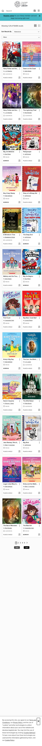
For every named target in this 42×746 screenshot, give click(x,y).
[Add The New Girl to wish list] (39, 534)
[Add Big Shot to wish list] (39, 451)
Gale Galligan (8, 196)
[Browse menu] (39, 10)
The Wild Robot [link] (28, 401)
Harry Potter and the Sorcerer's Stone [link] (11, 69)
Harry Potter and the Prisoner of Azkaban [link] (11, 110)
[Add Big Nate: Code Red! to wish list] (39, 327)
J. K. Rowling (8, 71)
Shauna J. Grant (9, 403)
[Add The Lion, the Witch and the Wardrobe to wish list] (39, 368)
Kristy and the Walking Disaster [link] (30, 484)
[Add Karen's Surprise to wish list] (19, 410)
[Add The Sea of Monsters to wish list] (19, 534)
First (17, 547)
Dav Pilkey (8, 154)
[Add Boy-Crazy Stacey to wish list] (19, 202)
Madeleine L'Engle (10, 237)
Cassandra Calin (9, 320)
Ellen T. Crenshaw (10, 445)
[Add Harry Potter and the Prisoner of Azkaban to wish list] (19, 119)
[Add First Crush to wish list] (19, 327)
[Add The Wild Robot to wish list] (39, 410)
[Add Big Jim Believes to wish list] (19, 161)
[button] (35, 26)
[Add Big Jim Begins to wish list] (39, 285)
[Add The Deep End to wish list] (39, 244)
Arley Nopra (28, 71)
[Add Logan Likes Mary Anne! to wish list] (19, 493)
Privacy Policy (17, 723)
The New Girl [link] (27, 526)
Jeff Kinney (28, 154)
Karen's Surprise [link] (8, 401)
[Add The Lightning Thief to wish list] (39, 119)
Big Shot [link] (26, 442)
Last (26, 547)
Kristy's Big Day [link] (8, 359)
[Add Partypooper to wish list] (39, 161)
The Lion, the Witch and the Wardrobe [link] (30, 359)
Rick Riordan (28, 113)
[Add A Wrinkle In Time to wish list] (19, 244)
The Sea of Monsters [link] (10, 526)
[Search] (2, 10)
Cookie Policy (9, 740)
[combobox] (16, 11)
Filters (5, 37)
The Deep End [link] (28, 235)
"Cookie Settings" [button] (29, 733)
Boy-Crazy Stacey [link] (9, 193)
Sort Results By (6, 32)
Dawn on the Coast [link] (29, 69)
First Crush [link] (6, 318)
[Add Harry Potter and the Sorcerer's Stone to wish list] (19, 78)
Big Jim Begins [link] (28, 276)
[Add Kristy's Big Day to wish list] (19, 368)
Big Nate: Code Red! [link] (30, 318)
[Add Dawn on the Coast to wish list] (39, 78)
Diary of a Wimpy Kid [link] (30, 193)
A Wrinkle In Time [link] (9, 235)
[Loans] (35, 11)
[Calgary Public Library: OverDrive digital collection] (21, 4)
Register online (9, 16)
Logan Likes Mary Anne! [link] (11, 484)
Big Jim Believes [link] (8, 152)
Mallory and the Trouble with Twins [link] (11, 276)
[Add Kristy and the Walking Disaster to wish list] (39, 493)
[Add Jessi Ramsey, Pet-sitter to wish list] (19, 451)
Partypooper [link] (27, 152)
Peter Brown (28, 403)
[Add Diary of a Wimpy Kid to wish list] (39, 202)
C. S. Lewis (28, 362)
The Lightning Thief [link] (29, 110)
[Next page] (27, 543)
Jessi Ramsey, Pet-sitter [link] (11, 442)
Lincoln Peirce (28, 320)
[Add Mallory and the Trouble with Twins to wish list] (19, 285)
